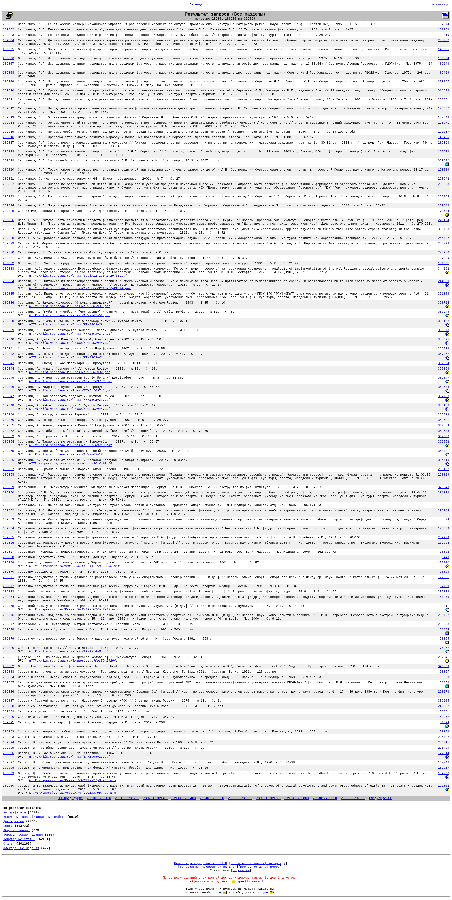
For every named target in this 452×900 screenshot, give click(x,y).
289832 (8, 263)
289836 (8, 302)
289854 (8, 442)
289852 (8, 431)
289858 (8, 475)
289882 (8, 666)
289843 (8, 363)
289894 (8, 742)
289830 (8, 252)
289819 (8, 160)
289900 (8, 786)
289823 (8, 196)
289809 (8, 81)
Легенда (196, 4)
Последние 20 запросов (260, 867)
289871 (8, 577)
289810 (8, 90)
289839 (8, 330)
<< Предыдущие (70, 798)
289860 (8, 492)
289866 (8, 543)
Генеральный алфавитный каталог (208, 867)
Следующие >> (380, 798)
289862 (8, 510)
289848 (8, 405)
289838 (8, 321)
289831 (8, 258)
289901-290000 (353, 798)
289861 (8, 505)
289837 (8, 312)
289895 (8, 748)
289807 (8, 64)
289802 (8, 29)
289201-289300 (155, 798)
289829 (8, 243)
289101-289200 (127, 798)
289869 (8, 562)
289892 (8, 731)
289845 (8, 378)
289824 (8, 205)
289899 (8, 773)
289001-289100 (99, 798)
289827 (8, 229)
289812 (8, 108)
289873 (8, 591)
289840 (8, 339)
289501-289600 (240, 798)
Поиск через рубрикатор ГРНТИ (200, 863)
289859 (8, 487)
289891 (8, 722)
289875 (8, 606)
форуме (262, 892)
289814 (8, 123)
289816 (8, 137)
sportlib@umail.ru (253, 881)
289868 (8, 557)
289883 (8, 672)
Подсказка (241, 870)
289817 (8, 142)
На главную (439, 4)
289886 (8, 692)
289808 (8, 72)
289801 (8, 24)
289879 (8, 639)
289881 (8, 657)
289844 (8, 368)
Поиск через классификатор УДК (258, 863)
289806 (8, 58)
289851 (8, 425)
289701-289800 (296, 798)
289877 (8, 624)
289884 (8, 677)
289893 (8, 737)
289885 (8, 682)
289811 (8, 99)
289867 (8, 552)
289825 (8, 211)
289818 (8, 151)
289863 (8, 519)
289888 (8, 706)
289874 (8, 597)
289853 (8, 436)
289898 (8, 768)
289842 (8, 354)
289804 (8, 40)
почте (216, 892)
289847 (8, 396)
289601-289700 (268, 798)
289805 (8, 49)
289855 (8, 451)
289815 (8, 132)
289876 (8, 615)
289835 (8, 294)
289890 (8, 717)
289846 (8, 387)
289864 (8, 528)
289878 (8, 629)
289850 (8, 420)
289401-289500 (212, 798)
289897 (8, 762)
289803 (8, 35)
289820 (8, 170)
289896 (8, 753)
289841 (8, 348)
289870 (8, 572)
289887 (8, 701)
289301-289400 (183, 798)
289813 (8, 117)
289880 (8, 648)
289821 (8, 179)
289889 (8, 711)
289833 (8, 269)
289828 (8, 238)
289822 (8, 184)
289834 (8, 281)
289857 (8, 469)
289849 (8, 414)
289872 (8, 586)
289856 (8, 460)
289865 (8, 537)
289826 (8, 220)
